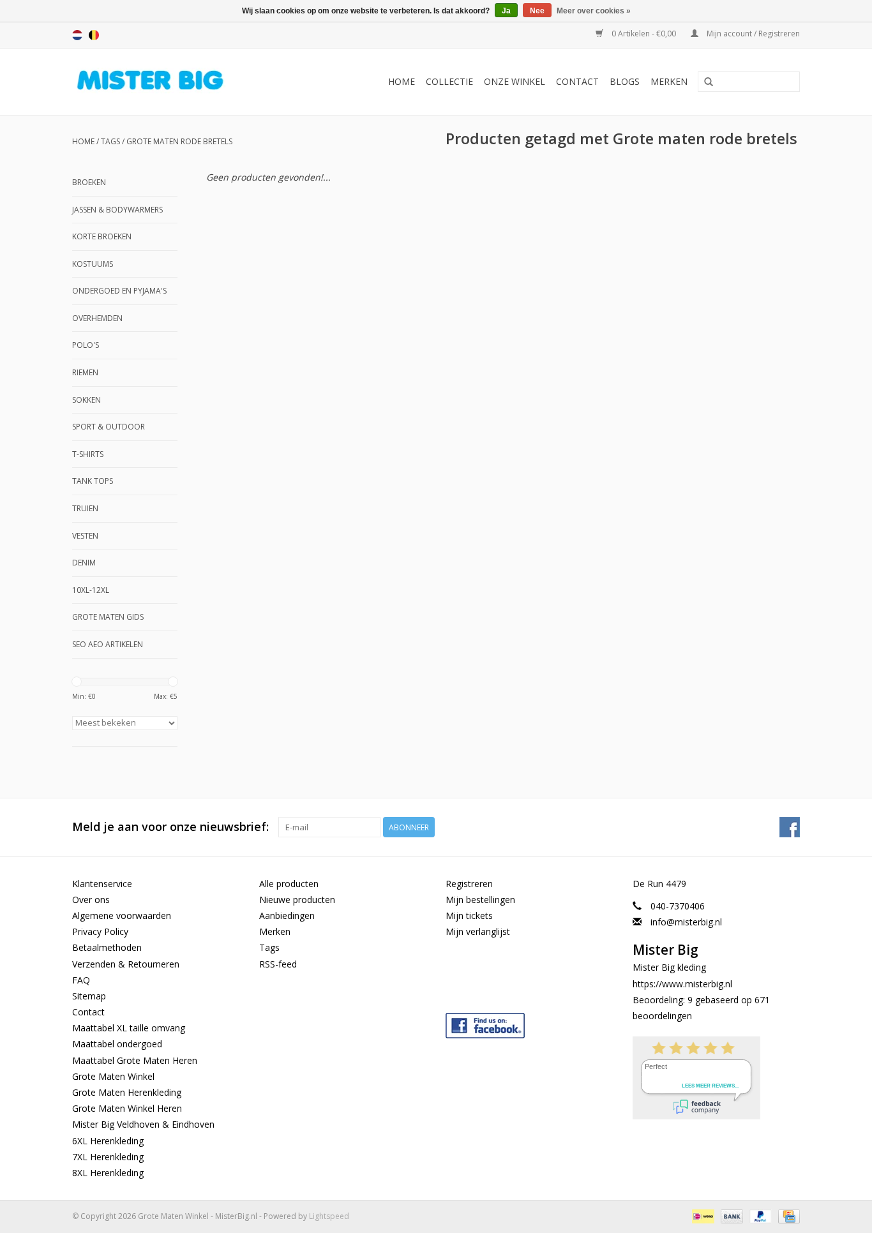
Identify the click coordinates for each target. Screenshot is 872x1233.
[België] (94, 35)
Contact (577, 81)
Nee (537, 10)
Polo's (85, 345)
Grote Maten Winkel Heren (127, 1108)
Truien (85, 508)
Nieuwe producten (297, 899)
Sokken (86, 399)
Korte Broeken (102, 236)
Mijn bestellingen (480, 899)
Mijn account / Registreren (752, 33)
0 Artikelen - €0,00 (644, 33)
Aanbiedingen (287, 915)
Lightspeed (329, 1216)
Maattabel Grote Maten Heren (134, 1060)
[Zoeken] (708, 82)
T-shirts (87, 454)
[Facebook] (529, 1022)
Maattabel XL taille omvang (128, 1028)
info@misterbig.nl (686, 922)
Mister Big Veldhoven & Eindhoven (143, 1124)
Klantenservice (102, 884)
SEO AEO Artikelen (107, 644)
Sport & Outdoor (108, 426)
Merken (669, 81)
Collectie (449, 81)
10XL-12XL (90, 590)
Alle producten (289, 884)
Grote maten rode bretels (179, 141)
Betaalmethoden (107, 947)
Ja (506, 10)
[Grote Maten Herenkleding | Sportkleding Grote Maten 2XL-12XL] (171, 82)
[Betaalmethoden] (702, 1215)
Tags (110, 141)
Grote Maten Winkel (113, 1076)
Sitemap (89, 996)
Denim (84, 562)
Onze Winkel (514, 81)
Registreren (469, 884)
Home (401, 81)
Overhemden (97, 318)
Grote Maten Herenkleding (126, 1092)
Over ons (91, 899)
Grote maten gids (108, 616)
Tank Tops (92, 480)
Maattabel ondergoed (117, 1044)
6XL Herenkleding (108, 1141)
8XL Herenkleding (108, 1173)
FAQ (81, 980)
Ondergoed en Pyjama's (119, 290)
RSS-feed (278, 964)
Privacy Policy (100, 931)
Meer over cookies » (594, 10)
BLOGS (625, 81)
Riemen (85, 372)
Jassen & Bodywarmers (117, 209)
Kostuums (92, 263)
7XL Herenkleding (108, 1157)
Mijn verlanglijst (478, 931)
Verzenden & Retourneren (125, 964)
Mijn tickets (469, 915)
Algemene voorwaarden (121, 915)
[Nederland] (77, 35)
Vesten (85, 535)
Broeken (89, 182)
